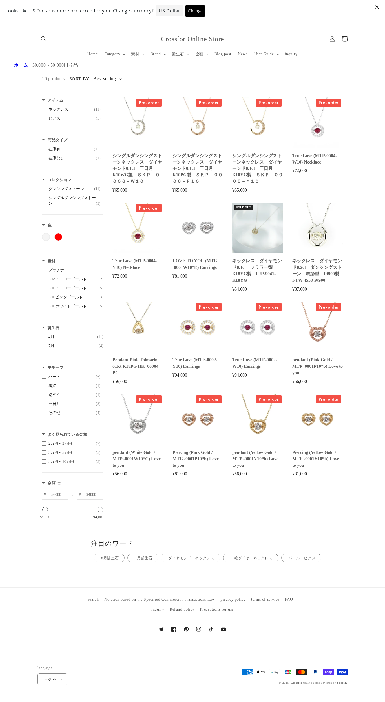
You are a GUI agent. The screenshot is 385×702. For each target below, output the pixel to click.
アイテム (55, 100)
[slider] (45, 509)
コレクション (59, 180)
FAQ (289, 599)
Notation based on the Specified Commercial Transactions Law (159, 599)
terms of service (265, 599)
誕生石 (53, 328)
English (49, 679)
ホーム (21, 65)
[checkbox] (71, 109)
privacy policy (232, 599)
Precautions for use (216, 609)
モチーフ (55, 368)
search (93, 599)
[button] (43, 39)
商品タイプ (57, 140)
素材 (52, 261)
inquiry (157, 609)
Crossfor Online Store (306, 682)
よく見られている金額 (67, 434)
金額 (54, 483)
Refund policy (182, 609)
